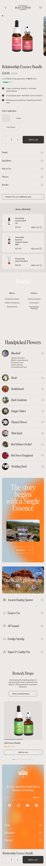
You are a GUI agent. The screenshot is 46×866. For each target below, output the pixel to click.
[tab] (23, 353)
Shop (7, 825)
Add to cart (33, 140)
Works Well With (23, 209)
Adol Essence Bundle (12, 743)
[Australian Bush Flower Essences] (23, 8)
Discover (8, 840)
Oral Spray (10, 127)
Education (9, 832)
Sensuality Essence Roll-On (21, 220)
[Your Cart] (40, 7)
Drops (18, 118)
